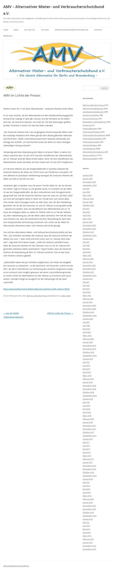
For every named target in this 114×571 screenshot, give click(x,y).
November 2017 (89, 429)
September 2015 (89, 516)
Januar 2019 (88, 382)
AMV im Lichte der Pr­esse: (60, 313)
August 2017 (88, 439)
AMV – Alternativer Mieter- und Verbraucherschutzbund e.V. (53, 10)
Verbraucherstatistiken (92, 138)
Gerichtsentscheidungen (93, 112)
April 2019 (87, 372)
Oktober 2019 (88, 352)
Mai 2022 (86, 248)
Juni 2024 (86, 192)
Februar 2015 (88, 539)
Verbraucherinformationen (94, 135)
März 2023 (87, 218)
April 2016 (87, 492)
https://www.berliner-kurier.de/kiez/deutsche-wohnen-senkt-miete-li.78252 (36, 289)
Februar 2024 (88, 198)
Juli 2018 (86, 402)
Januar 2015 (88, 542)
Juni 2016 (86, 485)
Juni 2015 (86, 526)
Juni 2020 (86, 325)
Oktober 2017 (88, 432)
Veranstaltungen (90, 128)
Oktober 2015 (88, 512)
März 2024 (87, 195)
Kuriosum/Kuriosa (90, 118)
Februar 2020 (88, 339)
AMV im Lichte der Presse (37, 295)
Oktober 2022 (88, 232)
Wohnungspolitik (90, 158)
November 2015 (89, 509)
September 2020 (89, 315)
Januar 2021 (88, 302)
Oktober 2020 (88, 312)
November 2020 (89, 309)
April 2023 (87, 215)
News (16, 30)
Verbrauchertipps (90, 145)
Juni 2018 (86, 405)
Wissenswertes (89, 155)
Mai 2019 (86, 369)
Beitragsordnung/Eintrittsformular (71, 30)
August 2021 (88, 279)
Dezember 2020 (89, 305)
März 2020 (87, 335)
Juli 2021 (86, 282)
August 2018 (88, 399)
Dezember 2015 (89, 506)
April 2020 (87, 332)
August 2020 (88, 319)
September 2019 (89, 355)
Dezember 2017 (89, 425)
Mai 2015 (86, 529)
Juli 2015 (86, 522)
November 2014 (89, 549)
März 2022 (87, 255)
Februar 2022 (88, 258)
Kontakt (98, 30)
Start (5, 30)
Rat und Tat (29, 30)
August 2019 (88, 359)
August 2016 (88, 479)
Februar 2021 (88, 299)
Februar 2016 (88, 499)
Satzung (45, 30)
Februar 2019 (88, 379)
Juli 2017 (86, 442)
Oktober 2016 (88, 472)
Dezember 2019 (89, 345)
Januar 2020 (88, 342)
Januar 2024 (88, 202)
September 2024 (89, 185)
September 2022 (89, 235)
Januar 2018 (88, 422)
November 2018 (89, 389)
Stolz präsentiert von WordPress (16, 566)
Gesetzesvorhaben (91, 115)
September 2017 (89, 435)
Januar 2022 (88, 262)
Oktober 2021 (88, 272)
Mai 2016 (86, 489)
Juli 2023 (86, 208)
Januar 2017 (88, 462)
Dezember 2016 (89, 465)
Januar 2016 (88, 502)
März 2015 (87, 536)
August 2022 (88, 238)
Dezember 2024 (89, 182)
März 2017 (87, 455)
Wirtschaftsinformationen (93, 152)
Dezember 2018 (89, 385)
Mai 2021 (86, 289)
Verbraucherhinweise (92, 132)
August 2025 (88, 175)
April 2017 (87, 452)
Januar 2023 (88, 222)
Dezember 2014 (89, 546)
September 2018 (89, 395)
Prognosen (87, 125)
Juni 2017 (86, 445)
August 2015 (88, 519)
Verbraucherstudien (91, 142)
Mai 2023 (86, 212)
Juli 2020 (86, 322)
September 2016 (89, 475)
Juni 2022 (86, 245)
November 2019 (89, 349)
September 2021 (89, 275)
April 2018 (87, 412)
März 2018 (87, 415)
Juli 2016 (86, 482)
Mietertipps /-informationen (94, 122)
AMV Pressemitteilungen (93, 108)
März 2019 (87, 375)
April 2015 (87, 532)
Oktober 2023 (88, 205)
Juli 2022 (86, 242)
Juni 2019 (86, 365)
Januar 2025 (88, 178)
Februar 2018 (88, 419)
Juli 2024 (86, 188)
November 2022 (89, 228)
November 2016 (89, 469)
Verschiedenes (89, 148)
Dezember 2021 (89, 265)
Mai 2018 (86, 409)
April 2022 (87, 252)
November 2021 (89, 268)
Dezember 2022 (89, 225)
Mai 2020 (86, 329)
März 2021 (87, 295)
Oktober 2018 (88, 392)
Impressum (7, 36)
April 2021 (87, 292)
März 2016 (87, 495)
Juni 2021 (86, 285)
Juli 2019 (86, 362)
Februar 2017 (88, 459)
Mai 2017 (86, 449)
